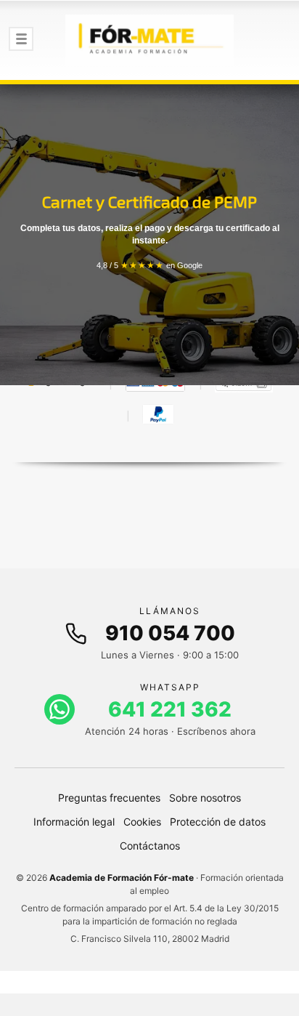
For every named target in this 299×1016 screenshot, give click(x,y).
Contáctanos (150, 845)
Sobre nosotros (205, 797)
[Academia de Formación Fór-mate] (149, 40)
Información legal (74, 821)
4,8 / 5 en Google (149, 265)
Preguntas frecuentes (109, 797)
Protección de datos (218, 821)
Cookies (142, 821)
